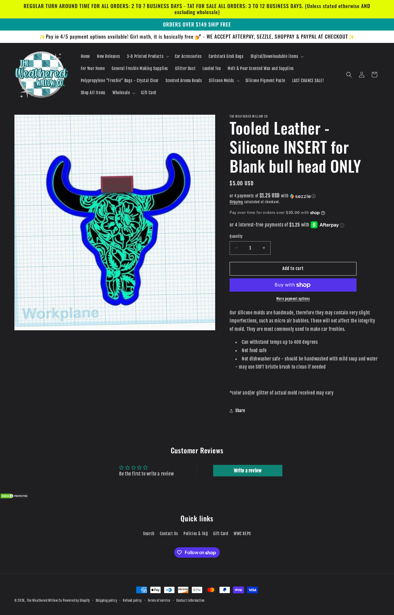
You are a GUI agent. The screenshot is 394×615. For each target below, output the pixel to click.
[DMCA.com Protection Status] (14, 497)
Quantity (236, 236)
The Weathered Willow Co (44, 601)
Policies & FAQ (195, 533)
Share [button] (240, 410)
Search (149, 533)
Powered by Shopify (76, 601)
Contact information (190, 601)
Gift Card (220, 533)
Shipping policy (106, 601)
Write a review (247, 470)
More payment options (293, 299)
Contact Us (169, 533)
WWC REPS (242, 533)
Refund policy (132, 601)
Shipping (236, 202)
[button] (147, 56)
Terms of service (159, 601)
